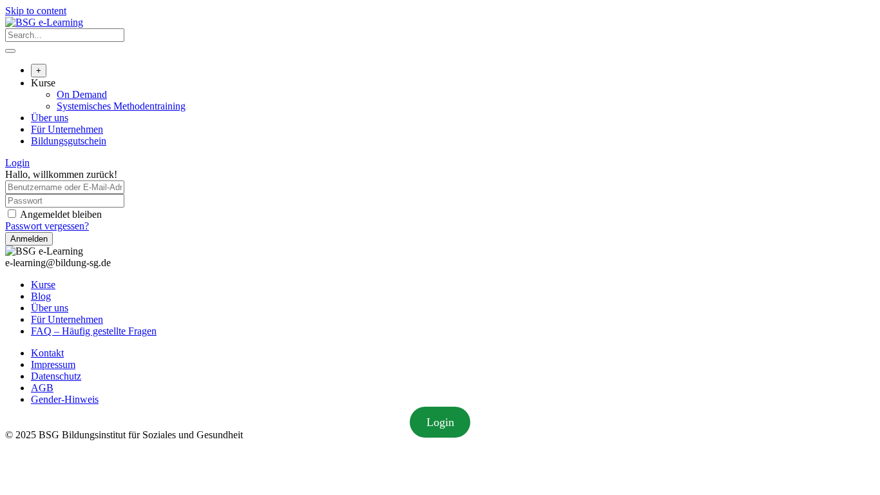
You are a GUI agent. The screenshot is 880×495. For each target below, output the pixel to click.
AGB (42, 387)
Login (17, 162)
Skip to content (35, 10)
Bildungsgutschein (68, 140)
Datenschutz (56, 376)
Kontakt (47, 352)
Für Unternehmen (67, 129)
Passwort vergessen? (47, 225)
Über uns (49, 117)
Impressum (53, 364)
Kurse (43, 82)
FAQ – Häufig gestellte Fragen (94, 330)
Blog (41, 296)
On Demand (82, 94)
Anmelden (29, 239)
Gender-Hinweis (65, 399)
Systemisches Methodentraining (121, 106)
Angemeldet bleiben (61, 214)
